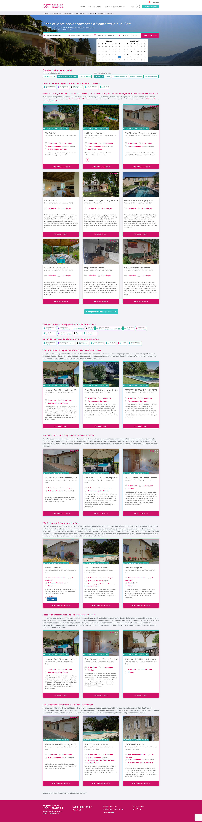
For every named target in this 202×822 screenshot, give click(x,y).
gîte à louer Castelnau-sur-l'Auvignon (97, 135)
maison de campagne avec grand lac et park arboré (107, 200)
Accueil (82, 6)
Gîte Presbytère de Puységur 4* (138, 200)
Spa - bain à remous (151, 76)
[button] (149, 2)
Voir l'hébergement (60, 166)
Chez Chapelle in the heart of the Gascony (104, 390)
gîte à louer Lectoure (51, 570)
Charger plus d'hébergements (100, 311)
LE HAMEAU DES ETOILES (56, 267)
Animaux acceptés (136, 76)
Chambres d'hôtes (95, 6)
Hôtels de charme (85, 76)
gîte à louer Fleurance (132, 135)
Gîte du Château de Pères (96, 567)
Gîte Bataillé (50, 133)
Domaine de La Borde (134, 744)
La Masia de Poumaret (94, 133)
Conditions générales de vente (113, 809)
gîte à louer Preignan (51, 135)
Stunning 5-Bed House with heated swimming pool (147, 659)
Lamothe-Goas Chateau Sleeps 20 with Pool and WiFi (69, 390)
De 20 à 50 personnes (120, 76)
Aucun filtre (99, 76)
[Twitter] (140, 809)
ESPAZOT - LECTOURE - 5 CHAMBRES (142, 390)
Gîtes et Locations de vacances (115, 6)
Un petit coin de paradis (94, 267)
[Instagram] (134, 809)
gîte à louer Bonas (131, 570)
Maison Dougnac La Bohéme (137, 267)
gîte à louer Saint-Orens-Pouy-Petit (137, 747)
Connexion (156, 2)
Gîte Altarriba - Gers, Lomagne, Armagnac (144, 133)
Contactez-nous (138, 806)
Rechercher (150, 35)
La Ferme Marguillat (134, 567)
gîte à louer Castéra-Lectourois (95, 570)
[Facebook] (137, 809)
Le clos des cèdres (52, 200)
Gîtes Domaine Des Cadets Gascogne (142, 477)
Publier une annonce (151, 6)
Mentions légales (108, 812)
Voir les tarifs (60, 234)
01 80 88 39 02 (83, 806)
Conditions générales (110, 806)
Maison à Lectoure (53, 567)
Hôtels (131, 6)
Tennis (108, 76)
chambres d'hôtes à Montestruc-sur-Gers (83, 99)
